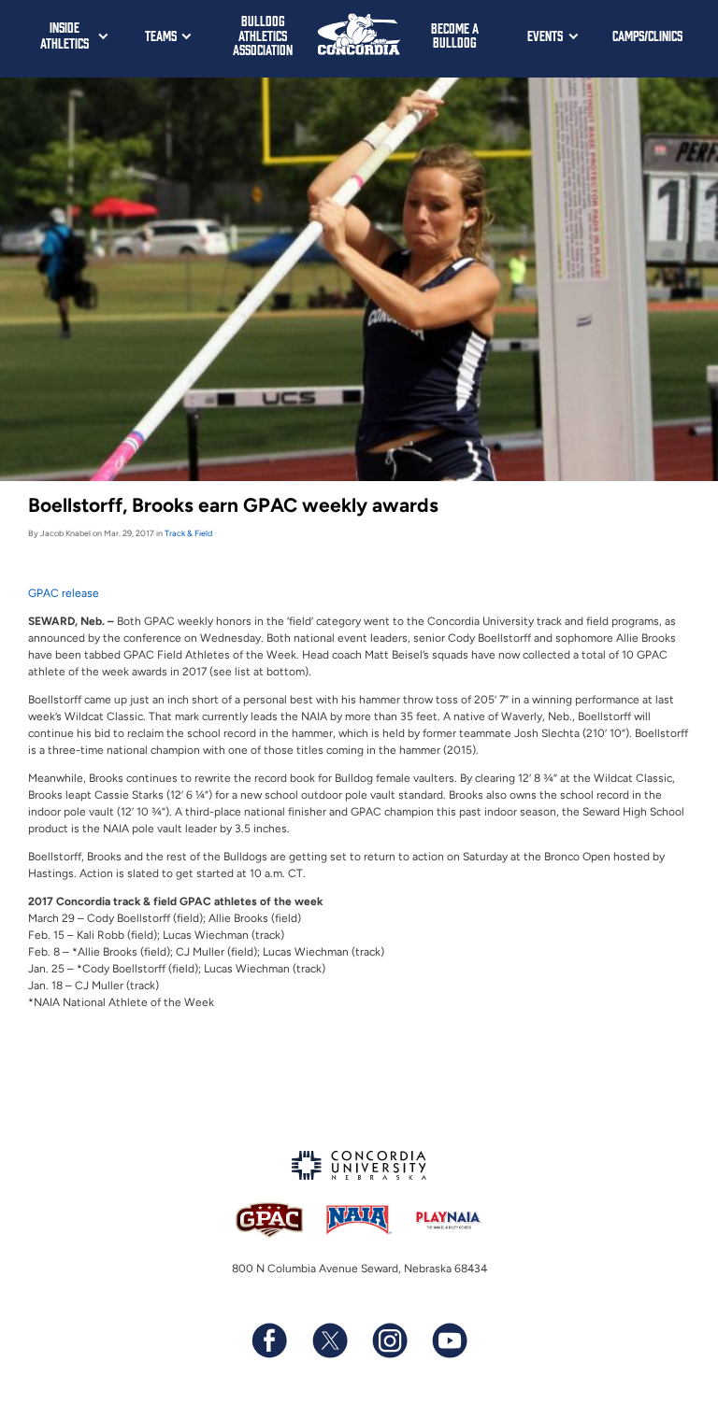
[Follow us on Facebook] (269, 1340)
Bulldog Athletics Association (263, 34)
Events (545, 35)
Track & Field (188, 533)
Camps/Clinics (647, 35)
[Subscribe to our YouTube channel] (449, 1340)
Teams (161, 35)
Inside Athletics (64, 34)
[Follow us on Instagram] (389, 1340)
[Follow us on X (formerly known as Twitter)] (329, 1340)
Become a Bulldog (455, 35)
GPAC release (63, 593)
